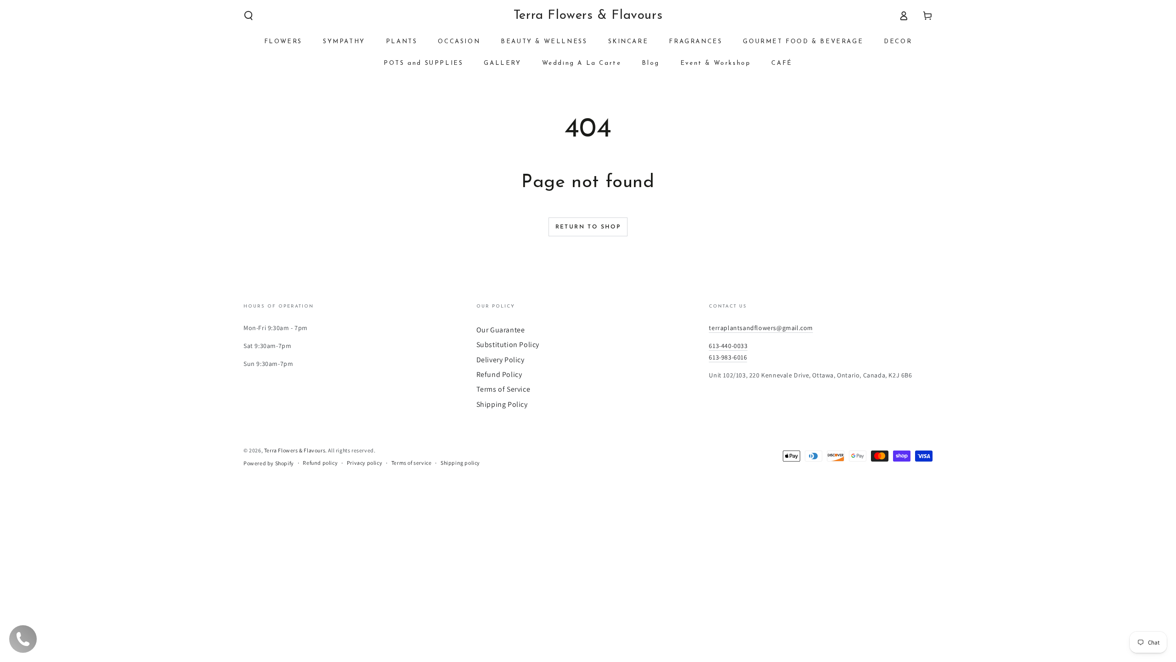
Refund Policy (499, 374)
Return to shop (588, 227)
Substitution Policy (507, 344)
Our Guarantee (500, 330)
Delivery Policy (500, 360)
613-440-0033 (728, 346)
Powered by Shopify (268, 463)
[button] (248, 16)
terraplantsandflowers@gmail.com (761, 328)
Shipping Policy (502, 404)
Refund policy (320, 462)
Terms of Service (503, 389)
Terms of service (411, 462)
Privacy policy (364, 462)
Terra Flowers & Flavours (294, 450)
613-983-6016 (728, 357)
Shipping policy (460, 462)
